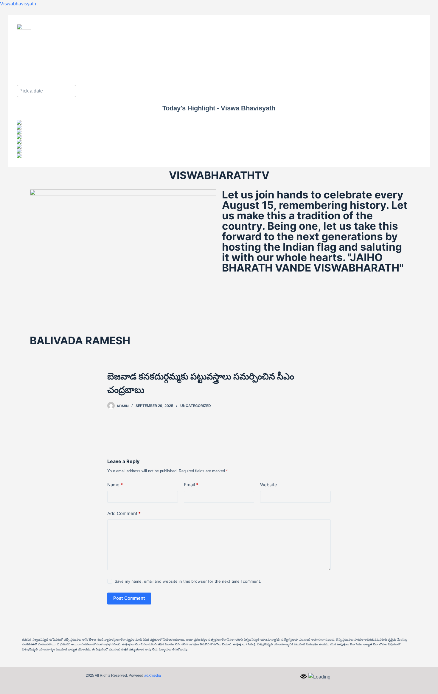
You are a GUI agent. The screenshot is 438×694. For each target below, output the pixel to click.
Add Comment (124, 513)
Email (191, 485)
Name (115, 485)
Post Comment (129, 598)
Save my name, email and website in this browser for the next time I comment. (188, 581)
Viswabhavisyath (18, 3)
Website (268, 485)
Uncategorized (195, 405)
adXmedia (152, 675)
